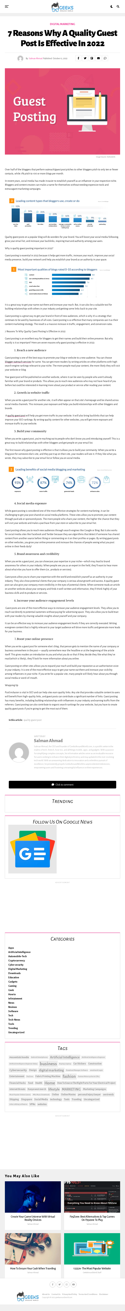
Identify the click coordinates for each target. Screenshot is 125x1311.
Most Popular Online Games (20, 1094)
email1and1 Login (96, 1070)
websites (42, 1104)
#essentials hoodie (19, 1057)
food (30, 1083)
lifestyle (54, 1089)
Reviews (12, 1007)
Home (49, 1083)
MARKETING (71, 1089)
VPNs (32, 1104)
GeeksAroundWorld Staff (92, 1272)
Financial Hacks (17, 1083)
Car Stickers (79, 1063)
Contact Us (56, 1294)
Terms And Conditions (88, 1294)
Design (33, 1070)
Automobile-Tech (17, 956)
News (11, 1003)
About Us (46, 1294)
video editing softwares (18, 1104)
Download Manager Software (77, 1070)
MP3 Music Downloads (41, 1094)
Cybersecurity (18, 1070)
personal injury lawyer (89, 1094)
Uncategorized (16, 1032)
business (48, 1064)
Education (13, 977)
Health (38, 1083)
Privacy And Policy (69, 1294)
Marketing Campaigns (94, 1089)
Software (13, 1011)
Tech (10, 1015)
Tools (11, 1024)
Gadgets (12, 981)
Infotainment (15, 998)
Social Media (41, 1099)
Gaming (12, 986)
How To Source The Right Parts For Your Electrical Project (86, 1083)
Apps (11, 948)
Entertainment (16, 1076)
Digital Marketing (17, 969)
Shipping (14, 1099)
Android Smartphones (39, 1057)
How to (12, 994)
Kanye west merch (37, 1089)
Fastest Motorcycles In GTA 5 (88, 1076)
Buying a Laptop (65, 1064)
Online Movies (68, 1094)
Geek (11, 990)
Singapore (26, 1099)
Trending (13, 1028)
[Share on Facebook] (78, 58)
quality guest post (33, 720)
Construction (95, 1063)
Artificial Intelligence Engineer (93, 1057)
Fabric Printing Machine (47, 1076)
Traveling (77, 1099)
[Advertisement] (62, 906)
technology (56, 1099)
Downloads (14, 973)
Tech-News (14, 1019)
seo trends (108, 1094)
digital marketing (51, 1070)
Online (55, 1094)
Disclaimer (103, 1294)
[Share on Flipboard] (92, 58)
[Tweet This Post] (85, 58)
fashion (69, 1076)
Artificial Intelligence (19, 952)
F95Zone (30, 1076)
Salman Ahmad (35, 58)
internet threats (17, 1089)
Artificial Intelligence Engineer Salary (23, 1064)
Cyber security (15, 965)
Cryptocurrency (16, 960)
